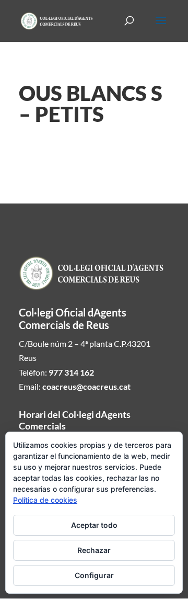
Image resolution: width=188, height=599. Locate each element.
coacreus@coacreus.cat (86, 386)
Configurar (94, 575)
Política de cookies (45, 499)
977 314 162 (71, 372)
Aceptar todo (94, 525)
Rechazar (94, 550)
